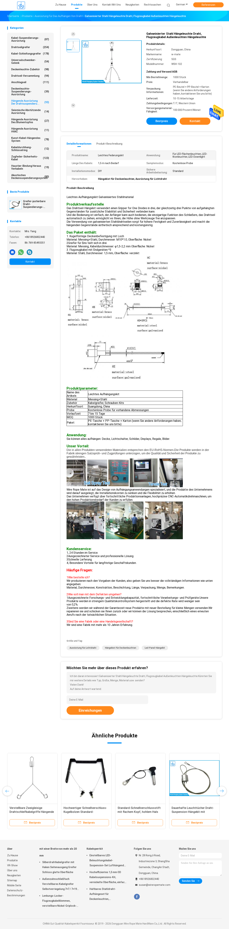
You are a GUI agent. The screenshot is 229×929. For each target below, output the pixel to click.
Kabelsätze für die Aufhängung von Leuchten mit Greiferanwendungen (138, 811)
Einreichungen (90, 710)
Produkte (12, 860)
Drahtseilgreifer (30, 47)
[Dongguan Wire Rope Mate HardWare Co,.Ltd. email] (12, 252)
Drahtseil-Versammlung (30, 75)
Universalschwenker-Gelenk (30, 61)
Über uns (12, 870)
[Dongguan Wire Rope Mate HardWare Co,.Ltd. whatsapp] (21, 252)
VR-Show (12, 865)
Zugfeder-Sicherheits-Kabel (30, 158)
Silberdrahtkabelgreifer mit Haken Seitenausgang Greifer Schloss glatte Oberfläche (59, 867)
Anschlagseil (30, 82)
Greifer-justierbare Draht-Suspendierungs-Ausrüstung (34, 204)
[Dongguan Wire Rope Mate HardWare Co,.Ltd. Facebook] (137, 897)
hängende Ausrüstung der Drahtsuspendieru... (30, 102)
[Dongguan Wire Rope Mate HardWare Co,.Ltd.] (21, 5)
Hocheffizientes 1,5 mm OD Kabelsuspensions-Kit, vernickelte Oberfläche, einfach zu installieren (107, 878)
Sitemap (12, 880)
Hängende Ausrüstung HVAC (30, 130)
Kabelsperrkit (95, 848)
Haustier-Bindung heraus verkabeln (30, 167)
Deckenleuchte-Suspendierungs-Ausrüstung (30, 91)
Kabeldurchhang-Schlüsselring (30, 149)
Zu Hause (12, 855)
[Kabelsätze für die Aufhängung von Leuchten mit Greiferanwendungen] (140, 778)
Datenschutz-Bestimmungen (16, 893)
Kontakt (30, 261)
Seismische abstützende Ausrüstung (30, 111)
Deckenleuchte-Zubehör (30, 69)
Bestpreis (161, 121)
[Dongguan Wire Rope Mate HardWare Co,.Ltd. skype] (29, 252)
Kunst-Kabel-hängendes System (30, 139)
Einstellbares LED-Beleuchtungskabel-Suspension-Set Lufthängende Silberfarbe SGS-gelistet (107, 861)
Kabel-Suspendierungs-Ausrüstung (30, 39)
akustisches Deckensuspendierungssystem (30, 176)
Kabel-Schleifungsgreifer (30, 53)
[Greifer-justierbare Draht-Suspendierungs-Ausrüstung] (15, 205)
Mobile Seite (14, 885)
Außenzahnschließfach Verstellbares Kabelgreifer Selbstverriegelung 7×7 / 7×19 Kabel (59, 884)
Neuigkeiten (14, 875)
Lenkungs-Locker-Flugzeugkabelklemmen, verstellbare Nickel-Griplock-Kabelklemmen (59, 901)
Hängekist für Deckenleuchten (120, 648)
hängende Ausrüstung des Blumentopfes (30, 121)
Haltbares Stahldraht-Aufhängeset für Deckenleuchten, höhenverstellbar (102, 894)
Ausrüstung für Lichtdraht (83, 648)
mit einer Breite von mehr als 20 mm (58, 852)
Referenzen (208, 4)
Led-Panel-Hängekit (155, 648)
